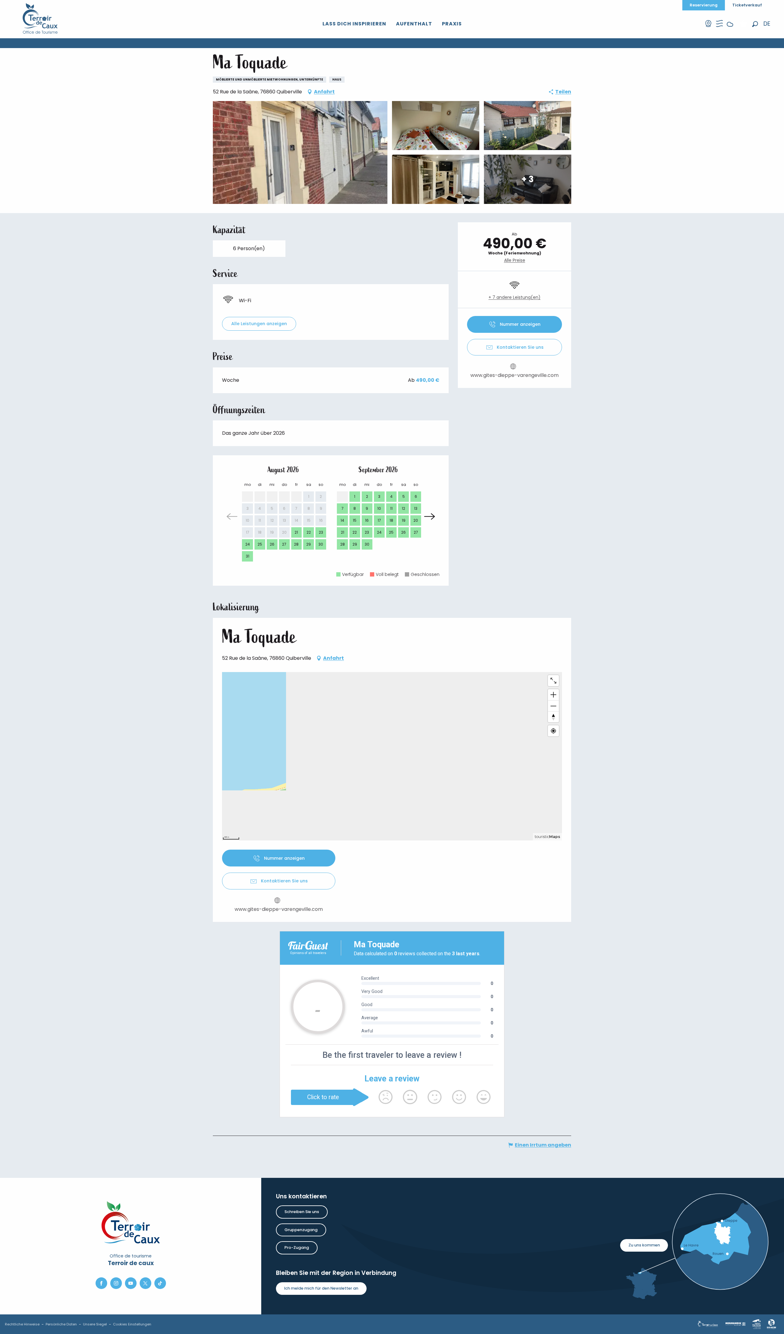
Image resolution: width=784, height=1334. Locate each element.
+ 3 (527, 179)
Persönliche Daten (61, 1324)
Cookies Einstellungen (132, 1324)
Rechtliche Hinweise (22, 1324)
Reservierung (704, 5)
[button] (755, 24)
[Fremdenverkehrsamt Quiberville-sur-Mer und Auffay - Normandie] (40, 18)
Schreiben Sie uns (302, 1211)
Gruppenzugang (301, 1229)
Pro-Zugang (297, 1247)
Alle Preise (514, 260)
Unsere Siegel (95, 1324)
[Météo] (730, 28)
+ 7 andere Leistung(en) (514, 297)
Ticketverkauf (747, 5)
